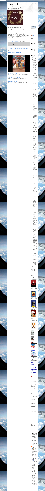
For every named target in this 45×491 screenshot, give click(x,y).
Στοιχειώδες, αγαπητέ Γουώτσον (34, 125)
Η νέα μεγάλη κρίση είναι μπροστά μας (35, 231)
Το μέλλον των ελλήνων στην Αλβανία (35, 138)
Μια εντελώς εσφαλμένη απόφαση (34, 237)
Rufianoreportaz (35, 239)
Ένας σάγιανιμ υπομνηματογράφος (35, 256)
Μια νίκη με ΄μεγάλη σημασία (34, 79)
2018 (33, 50)
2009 (33, 274)
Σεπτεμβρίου (34, 62)
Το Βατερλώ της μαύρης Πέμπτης (35, 158)
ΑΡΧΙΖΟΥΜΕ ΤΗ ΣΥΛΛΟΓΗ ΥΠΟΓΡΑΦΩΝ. (14, 77)
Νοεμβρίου (34, 58)
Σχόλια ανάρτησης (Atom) (14, 50)
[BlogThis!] (22, 41)
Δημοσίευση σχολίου (11, 44)
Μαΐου (34, 262)
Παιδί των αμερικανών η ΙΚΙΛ (35, 152)
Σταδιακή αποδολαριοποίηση (35, 207)
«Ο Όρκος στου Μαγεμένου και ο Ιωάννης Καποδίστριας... (35, 193)
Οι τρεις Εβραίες (35, 246)
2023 (33, 44)
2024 (33, 43)
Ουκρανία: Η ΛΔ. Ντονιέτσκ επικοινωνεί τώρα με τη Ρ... (35, 106)
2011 (33, 271)
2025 (33, 42)
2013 (33, 269)
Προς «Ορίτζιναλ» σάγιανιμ (34, 178)
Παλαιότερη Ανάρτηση (25, 48)
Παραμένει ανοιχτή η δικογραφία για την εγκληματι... (35, 162)
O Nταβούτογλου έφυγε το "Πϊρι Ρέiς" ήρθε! (14, 81)
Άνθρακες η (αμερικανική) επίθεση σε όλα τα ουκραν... (35, 244)
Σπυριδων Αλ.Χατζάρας (33, 475)
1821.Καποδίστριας (34, 432)
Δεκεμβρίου (34, 56)
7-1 (33, 190)
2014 (33, 55)
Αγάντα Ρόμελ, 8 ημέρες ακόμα (35, 216)
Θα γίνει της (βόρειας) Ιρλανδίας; (34, 123)
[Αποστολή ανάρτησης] (20, 41)
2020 (33, 48)
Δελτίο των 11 (13, 4)
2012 (33, 270)
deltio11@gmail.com (34, 411)
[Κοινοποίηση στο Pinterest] (24, 41)
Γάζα (33, 103)
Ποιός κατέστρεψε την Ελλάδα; (12, 73)
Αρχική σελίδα (18, 48)
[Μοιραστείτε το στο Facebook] (23, 41)
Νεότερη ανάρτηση (11, 48)
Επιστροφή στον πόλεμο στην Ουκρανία (35, 259)
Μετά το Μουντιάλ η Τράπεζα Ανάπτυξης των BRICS (34, 200)
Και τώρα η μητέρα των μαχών (34, 196)
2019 (33, 49)
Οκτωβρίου (34, 60)
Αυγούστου (34, 64)
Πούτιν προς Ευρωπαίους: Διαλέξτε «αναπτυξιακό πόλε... (35, 249)
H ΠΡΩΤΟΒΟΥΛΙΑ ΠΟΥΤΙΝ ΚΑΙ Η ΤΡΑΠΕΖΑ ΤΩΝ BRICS (35, 68)
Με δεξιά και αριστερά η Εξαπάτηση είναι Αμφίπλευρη (34, 93)
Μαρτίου (34, 264)
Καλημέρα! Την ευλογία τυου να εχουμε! (14, 52)
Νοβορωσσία (34, 70)
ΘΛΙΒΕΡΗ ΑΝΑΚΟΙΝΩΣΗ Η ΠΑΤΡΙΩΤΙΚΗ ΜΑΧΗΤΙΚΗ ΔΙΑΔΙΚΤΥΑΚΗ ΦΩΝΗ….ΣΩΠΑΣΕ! (34, 461)
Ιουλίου (34, 65)
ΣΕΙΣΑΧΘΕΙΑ (34, 145)
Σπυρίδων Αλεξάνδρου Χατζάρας (33, 447)
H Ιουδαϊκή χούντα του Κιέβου (34, 111)
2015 (33, 54)
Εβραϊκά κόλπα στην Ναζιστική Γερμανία (35, 212)
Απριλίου (34, 263)
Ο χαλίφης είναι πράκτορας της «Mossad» (35, 149)
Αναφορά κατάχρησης (33, 277)
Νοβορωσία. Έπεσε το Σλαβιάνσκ (34, 225)
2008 (33, 275)
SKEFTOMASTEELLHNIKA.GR (34, 458)
